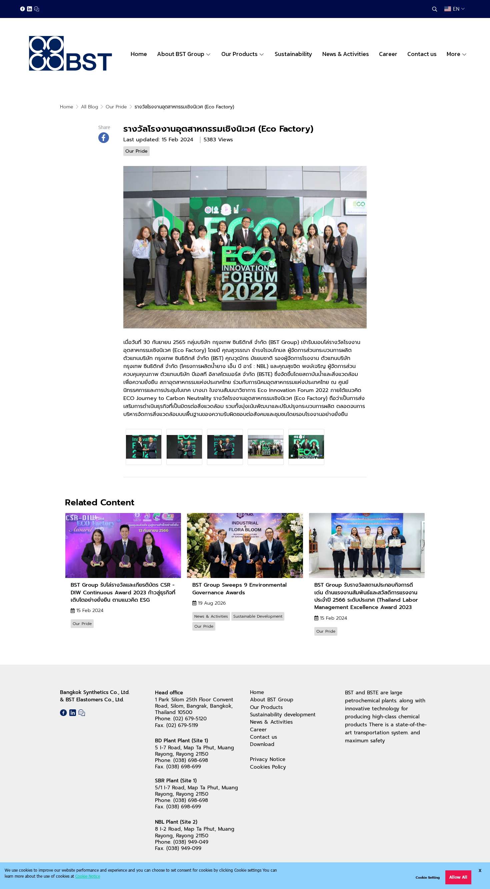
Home (66, 106)
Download (262, 744)
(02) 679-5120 (190, 718)
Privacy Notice (267, 759)
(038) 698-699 (183, 766)
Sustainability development (283, 714)
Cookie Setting (428, 877)
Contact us (263, 737)
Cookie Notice (87, 876)
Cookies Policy (268, 767)
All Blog (89, 106)
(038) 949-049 (190, 842)
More (454, 53)
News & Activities (271, 722)
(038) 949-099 (183, 848)
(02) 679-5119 (182, 725)
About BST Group (271, 699)
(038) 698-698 (190, 760)
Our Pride (116, 106)
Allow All (458, 877)
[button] (434, 9)
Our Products (266, 707)
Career (258, 729)
